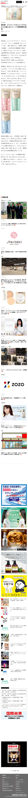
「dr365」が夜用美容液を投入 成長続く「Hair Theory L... (18, 635)
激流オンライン (5, 781)
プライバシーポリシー (20, 792)
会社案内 (17, 786)
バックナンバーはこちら (14, 765)
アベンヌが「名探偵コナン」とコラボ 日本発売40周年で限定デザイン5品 (18, 609)
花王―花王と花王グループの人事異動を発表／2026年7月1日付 (18, 626)
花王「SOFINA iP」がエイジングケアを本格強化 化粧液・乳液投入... (18, 599)
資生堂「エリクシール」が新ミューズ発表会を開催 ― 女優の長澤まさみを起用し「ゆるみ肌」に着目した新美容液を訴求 (14, 342)
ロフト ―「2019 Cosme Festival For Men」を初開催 (14, 369)
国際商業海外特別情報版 (7, 790)
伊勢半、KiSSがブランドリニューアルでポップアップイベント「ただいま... (18, 654)
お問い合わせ (18, 790)
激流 (3, 779)
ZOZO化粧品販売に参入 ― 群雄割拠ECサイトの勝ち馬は (13, 398)
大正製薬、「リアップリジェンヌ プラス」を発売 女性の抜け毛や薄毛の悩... (18, 663)
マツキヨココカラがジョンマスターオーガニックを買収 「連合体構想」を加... (18, 618)
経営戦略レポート (5, 788)
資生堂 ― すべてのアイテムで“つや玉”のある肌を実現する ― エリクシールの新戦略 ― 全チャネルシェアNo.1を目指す (14, 312)
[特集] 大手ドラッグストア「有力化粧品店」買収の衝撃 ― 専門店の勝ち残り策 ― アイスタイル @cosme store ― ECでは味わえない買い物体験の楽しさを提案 (14, 281)
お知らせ (17, 775)
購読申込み (18, 788)
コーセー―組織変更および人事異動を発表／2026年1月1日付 (18, 671)
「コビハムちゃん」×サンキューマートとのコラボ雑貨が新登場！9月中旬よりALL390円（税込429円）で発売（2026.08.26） (14, 706)
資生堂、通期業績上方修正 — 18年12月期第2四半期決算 (14, 252)
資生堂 (2, 31)
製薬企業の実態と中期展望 (7, 786)
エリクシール (7, 31)
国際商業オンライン (6, 777)
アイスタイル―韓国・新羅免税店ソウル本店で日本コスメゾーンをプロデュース (13, 224)
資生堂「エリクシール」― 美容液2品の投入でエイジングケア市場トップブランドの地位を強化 (13, 426)
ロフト (2, 367)
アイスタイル (3, 221)
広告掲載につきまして (20, 781)
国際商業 (4, 775)
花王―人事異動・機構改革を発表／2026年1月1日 (18, 679)
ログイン (19, 2)
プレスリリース (5, 688)
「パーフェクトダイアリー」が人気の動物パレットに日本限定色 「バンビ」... (18, 645)
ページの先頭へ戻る (14, 770)
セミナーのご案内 (19, 779)
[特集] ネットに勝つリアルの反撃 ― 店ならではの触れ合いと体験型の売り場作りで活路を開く (14, 453)
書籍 (17, 777)
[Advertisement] (14, 181)
